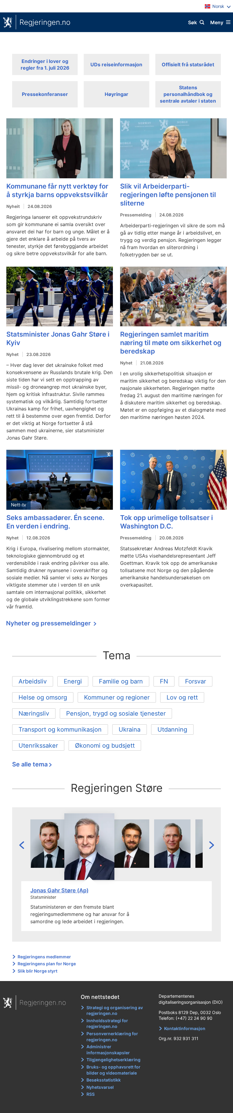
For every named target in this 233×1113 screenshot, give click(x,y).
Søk (192, 22)
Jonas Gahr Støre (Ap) (59, 890)
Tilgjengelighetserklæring (113, 1059)
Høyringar (116, 94)
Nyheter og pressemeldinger (49, 623)
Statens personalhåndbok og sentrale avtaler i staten (188, 94)
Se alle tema (30, 764)
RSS (90, 1094)
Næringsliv (34, 713)
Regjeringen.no (44, 22)
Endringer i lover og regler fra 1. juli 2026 (45, 64)
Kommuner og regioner (117, 697)
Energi (73, 681)
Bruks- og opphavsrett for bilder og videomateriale (113, 1069)
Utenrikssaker (38, 745)
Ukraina (129, 729)
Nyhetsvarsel (100, 1087)
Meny (216, 22)
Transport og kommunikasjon (60, 729)
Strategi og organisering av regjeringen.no (114, 1010)
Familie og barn (121, 681)
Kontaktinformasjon (184, 1028)
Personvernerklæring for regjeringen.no (112, 1036)
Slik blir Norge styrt (37, 970)
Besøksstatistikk (103, 1079)
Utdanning (172, 729)
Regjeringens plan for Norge (47, 963)
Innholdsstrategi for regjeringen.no (107, 1023)
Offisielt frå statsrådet (188, 64)
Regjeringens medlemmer (44, 956)
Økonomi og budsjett (105, 745)
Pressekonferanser (45, 94)
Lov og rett (182, 697)
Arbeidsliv (33, 681)
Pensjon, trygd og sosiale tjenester (116, 713)
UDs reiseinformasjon (116, 64)
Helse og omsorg (43, 697)
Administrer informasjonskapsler (108, 1049)
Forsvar (195, 681)
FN (164, 681)
